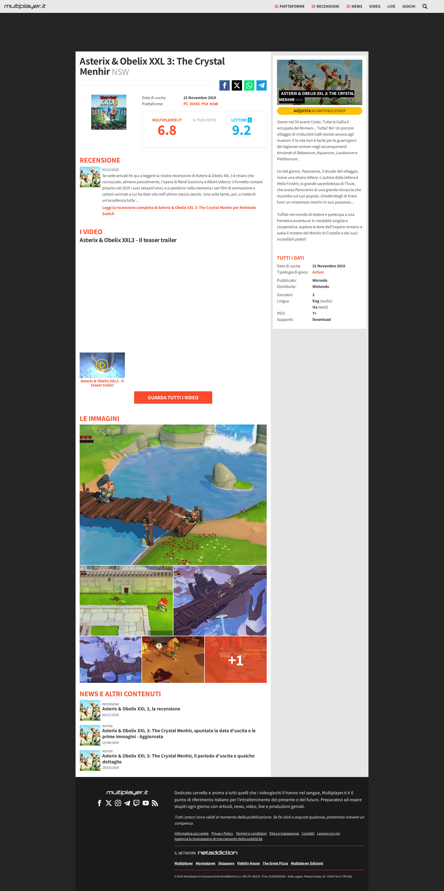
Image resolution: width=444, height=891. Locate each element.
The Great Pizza (275, 863)
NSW (214, 104)
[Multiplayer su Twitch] (136, 803)
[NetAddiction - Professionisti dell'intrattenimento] (217, 853)
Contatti (308, 833)
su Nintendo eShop (320, 110)
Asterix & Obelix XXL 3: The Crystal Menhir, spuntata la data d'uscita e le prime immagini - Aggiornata (179, 733)
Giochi (408, 6)
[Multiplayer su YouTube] (146, 803)
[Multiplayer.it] (25, 6)
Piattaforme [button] (292, 6)
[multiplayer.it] (127, 792)
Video (375, 6)
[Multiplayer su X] (109, 803)
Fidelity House (248, 863)
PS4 (204, 104)
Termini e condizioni (251, 833)
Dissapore (226, 863)
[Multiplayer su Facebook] (99, 803)
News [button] (356, 6)
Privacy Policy (222, 833)
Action (318, 272)
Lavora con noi (328, 833)
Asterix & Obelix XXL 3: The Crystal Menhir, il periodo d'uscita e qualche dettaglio (178, 759)
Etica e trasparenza (284, 833)
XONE (195, 104)
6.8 (167, 129)
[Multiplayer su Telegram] (127, 803)
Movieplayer (206, 863)
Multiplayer (183, 863)
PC (185, 104)
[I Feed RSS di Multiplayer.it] (155, 803)
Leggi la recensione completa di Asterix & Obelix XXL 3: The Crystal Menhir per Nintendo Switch (179, 210)
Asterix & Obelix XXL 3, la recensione (141, 708)
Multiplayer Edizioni (307, 863)
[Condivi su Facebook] (224, 85)
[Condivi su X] (237, 85)
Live (391, 6)
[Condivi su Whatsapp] (249, 85)
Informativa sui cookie (191, 833)
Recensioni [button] (328, 6)
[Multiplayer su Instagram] (118, 803)
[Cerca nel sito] (425, 6)
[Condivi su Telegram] (261, 85)
